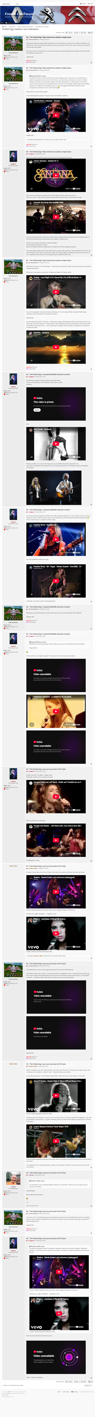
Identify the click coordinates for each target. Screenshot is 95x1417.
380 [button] (89, 33)
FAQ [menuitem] (2, 23)
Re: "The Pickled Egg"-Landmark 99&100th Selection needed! (48, 374)
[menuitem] (9, 22)
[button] (66, 33)
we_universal (7, 1393)
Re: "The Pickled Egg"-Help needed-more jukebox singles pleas (48, 37)
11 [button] (82, 33)
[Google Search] (17, 4)
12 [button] (85, 33)
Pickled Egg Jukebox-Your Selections (20, 29)
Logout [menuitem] (91, 3)
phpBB (8, 1391)
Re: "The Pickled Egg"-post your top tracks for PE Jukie (46, 769)
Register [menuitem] (84, 3)
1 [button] (71, 33)
